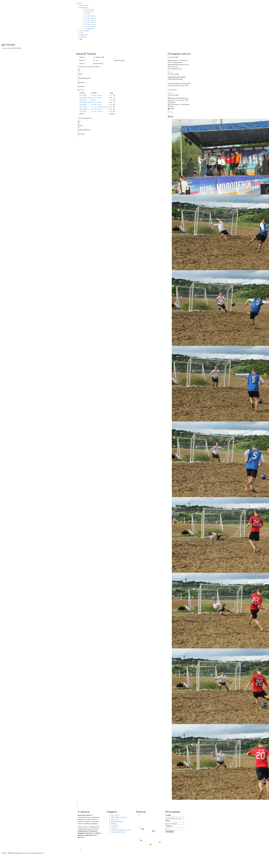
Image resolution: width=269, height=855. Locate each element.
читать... (170, 72)
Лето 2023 (82, 95)
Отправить (169, 831)
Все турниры (84, 30)
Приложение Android (118, 832)
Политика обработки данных (121, 830)
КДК (81, 33)
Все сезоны (115, 815)
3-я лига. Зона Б (96, 102)
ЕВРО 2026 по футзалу (119, 817)
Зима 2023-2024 (85, 97)
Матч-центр (84, 5)
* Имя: (167, 820)
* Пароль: (168, 826)
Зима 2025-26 (84, 109)
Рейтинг (114, 823)
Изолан (82, 90)
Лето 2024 (82, 100)
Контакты (83, 37)
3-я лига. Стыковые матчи (100, 107)
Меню (79, 3)
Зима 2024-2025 (85, 102)
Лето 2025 (82, 104)
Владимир (83, 7)
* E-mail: (168, 815)
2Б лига (93, 100)
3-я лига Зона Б (96, 95)
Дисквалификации (117, 821)
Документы (84, 35)
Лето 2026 (82, 111)
